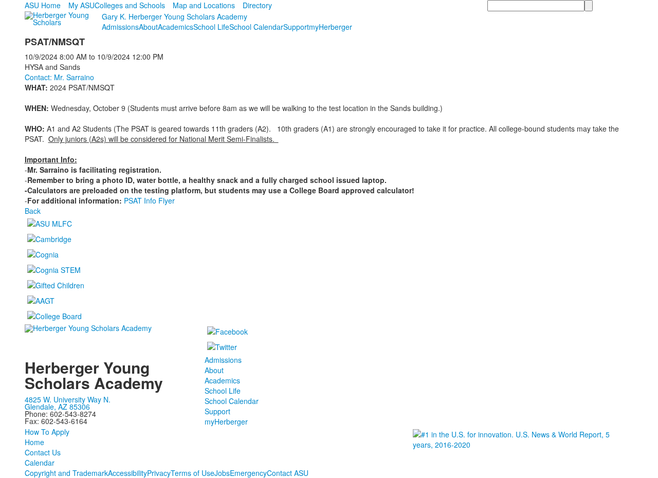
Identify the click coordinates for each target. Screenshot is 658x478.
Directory (257, 5)
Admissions (120, 27)
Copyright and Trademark (66, 473)
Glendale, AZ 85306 (57, 406)
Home (34, 442)
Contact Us (43, 452)
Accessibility (127, 473)
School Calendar (256, 27)
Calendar (39, 462)
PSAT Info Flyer (149, 200)
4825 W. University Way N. (68, 399)
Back (33, 211)
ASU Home (43, 5)
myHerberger (330, 27)
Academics (175, 27)
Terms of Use (192, 473)
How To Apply (47, 432)
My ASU (81, 5)
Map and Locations (204, 5)
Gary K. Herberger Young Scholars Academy (174, 16)
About (148, 27)
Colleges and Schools (130, 5)
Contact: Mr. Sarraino (59, 77)
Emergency (248, 473)
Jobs (222, 473)
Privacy (159, 473)
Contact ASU (287, 473)
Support (296, 27)
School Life (211, 27)
